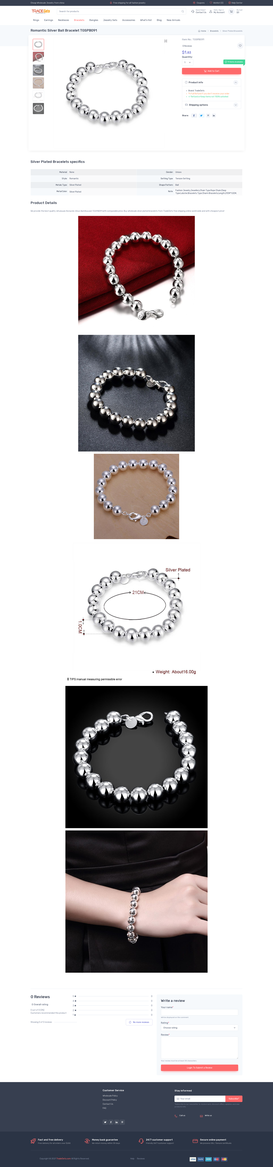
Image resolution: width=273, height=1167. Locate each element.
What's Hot (146, 20)
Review (165, 1034)
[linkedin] (116, 1122)
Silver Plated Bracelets (232, 31)
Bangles (93, 20)
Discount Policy (110, 1100)
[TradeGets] (41, 11)
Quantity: (187, 57)
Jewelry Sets (110, 20)
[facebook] (110, 1122)
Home (203, 31)
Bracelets (79, 20)
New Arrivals (173, 20)
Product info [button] (196, 82)
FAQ (104, 1108)
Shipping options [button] (198, 105)
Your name (167, 1007)
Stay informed (183, 1090)
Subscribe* (234, 1098)
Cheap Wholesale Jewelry (42, 3)
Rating (165, 1022)
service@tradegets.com (216, 1118)
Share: (185, 115)
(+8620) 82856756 (188, 1118)
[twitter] (105, 1122)
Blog (159, 20)
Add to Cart (213, 71)
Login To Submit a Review (199, 1067)
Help (132, 1158)
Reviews (141, 1158)
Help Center (237, 3)
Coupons (200, 3)
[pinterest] (122, 1122)
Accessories (128, 20)
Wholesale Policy (110, 1096)
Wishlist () (218, 3)
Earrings (48, 20)
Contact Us (108, 1104)
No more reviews (140, 1022)
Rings (36, 20)
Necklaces (63, 20)
